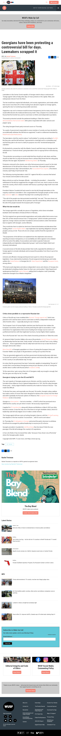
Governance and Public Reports (39, 710)
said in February (23, 271)
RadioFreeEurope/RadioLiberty (12, 134)
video (16, 195)
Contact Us (25, 706)
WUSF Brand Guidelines (50, 721)
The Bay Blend (30, 506)
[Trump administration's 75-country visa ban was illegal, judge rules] (7, 582)
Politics (14, 537)
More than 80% (7, 349)
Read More (16, 672)
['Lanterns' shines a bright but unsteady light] (7, 605)
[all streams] (58, 8)
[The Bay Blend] (30, 487)
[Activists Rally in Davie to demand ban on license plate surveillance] (7, 528)
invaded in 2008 (34, 367)
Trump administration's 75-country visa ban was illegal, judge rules (31, 579)
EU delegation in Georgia (21, 421)
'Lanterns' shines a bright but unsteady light (25, 602)
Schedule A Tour (51, 724)
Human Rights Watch (19, 228)
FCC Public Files (39, 714)
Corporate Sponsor (52, 706)
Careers (25, 721)
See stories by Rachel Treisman (12, 464)
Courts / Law (15, 525)
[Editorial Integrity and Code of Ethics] (16, 659)
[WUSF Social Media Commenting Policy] (45, 659)
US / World (9, 444)
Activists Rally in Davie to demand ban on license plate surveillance (31, 528)
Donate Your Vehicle (52, 702)
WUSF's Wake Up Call (30, 18)
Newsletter (25, 710)
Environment (15, 548)
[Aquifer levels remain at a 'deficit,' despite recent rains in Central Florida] (7, 551)
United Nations (14, 261)
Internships (38, 702)
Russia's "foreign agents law (38, 317)
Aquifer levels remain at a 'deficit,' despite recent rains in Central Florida (32, 551)
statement (8, 195)
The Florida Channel (40, 706)
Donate (54, 2)
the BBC (55, 138)
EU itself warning (53, 415)
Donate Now (30, 691)
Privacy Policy (50, 717)
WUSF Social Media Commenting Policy (46, 667)
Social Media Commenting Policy (27, 718)
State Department (37, 261)
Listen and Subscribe (30, 513)
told (49, 339)
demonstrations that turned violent (14, 121)
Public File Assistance (40, 717)
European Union (53, 261)
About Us (25, 702)
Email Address (8, 636)
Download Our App (51, 710)
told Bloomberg (29, 427)
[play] (4, 8)
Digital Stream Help (40, 724)
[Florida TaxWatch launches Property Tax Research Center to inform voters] (7, 563)
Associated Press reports (40, 168)
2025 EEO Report (39, 721)
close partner (14, 401)
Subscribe (30, 26)
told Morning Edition (31, 160)
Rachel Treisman (11, 56)
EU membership (16, 407)
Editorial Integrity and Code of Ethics (17, 667)
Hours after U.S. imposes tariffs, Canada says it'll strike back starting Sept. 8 (34, 614)
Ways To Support (51, 713)
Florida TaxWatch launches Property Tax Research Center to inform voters (33, 562)
